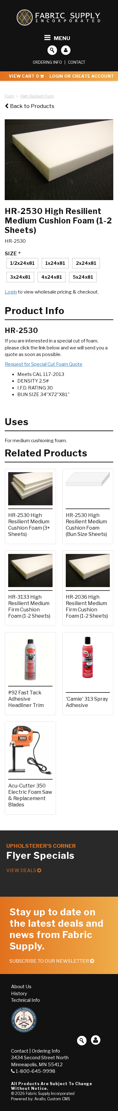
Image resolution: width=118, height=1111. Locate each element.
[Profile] (65, 50)
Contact (76, 62)
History (19, 993)
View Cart (24, 76)
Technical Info (25, 1000)
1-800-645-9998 (35, 1071)
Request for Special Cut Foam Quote (43, 364)
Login (11, 292)
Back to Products (32, 106)
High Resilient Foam (37, 96)
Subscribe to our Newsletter (49, 961)
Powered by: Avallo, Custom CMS (40, 1098)
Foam (9, 96)
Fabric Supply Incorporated (50, 1093)
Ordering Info (47, 62)
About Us (21, 986)
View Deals (21, 870)
